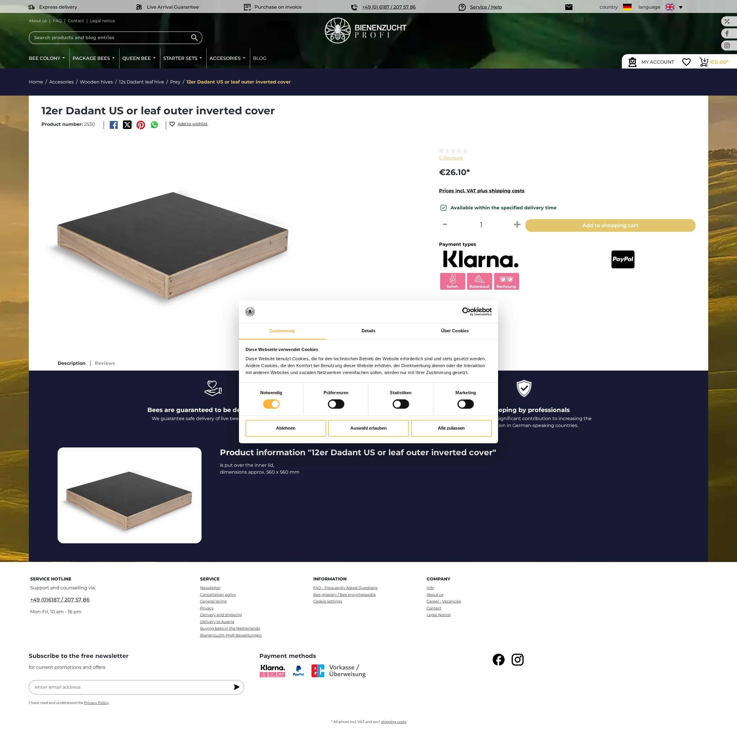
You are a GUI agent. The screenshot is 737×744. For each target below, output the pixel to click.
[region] (230, 236)
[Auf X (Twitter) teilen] (127, 125)
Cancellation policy (218, 594)
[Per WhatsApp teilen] (154, 125)
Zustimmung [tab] (282, 330)
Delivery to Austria (217, 621)
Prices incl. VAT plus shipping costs (482, 190)
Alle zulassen (451, 428)
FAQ (57, 20)
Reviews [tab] (105, 363)
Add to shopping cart (610, 225)
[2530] (173, 236)
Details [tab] (369, 330)
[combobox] (115, 37)
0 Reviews (451, 158)
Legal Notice (439, 614)
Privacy (207, 608)
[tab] (72, 363)
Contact (76, 20)
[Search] (196, 37)
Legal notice (102, 20)
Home (36, 82)
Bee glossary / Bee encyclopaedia (344, 594)
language (649, 7)
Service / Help (486, 7)
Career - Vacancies (444, 601)
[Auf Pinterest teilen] (141, 125)
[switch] (336, 404)
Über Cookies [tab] (455, 330)
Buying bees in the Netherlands (230, 628)
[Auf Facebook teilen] (113, 125)
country (609, 7)
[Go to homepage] (365, 30)
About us (38, 20)
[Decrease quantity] (445, 225)
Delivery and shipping (221, 614)
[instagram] (517, 659)
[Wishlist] (686, 62)
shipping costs (393, 722)
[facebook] (498, 659)
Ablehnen (285, 428)
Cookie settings (327, 601)
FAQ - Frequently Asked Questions (345, 587)
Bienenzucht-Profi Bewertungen (231, 635)
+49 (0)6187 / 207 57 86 (60, 600)
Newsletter (210, 587)
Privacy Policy (96, 703)
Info (430, 587)
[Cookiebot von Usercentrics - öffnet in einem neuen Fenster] (466, 312)
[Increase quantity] (517, 225)
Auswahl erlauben (368, 428)
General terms (213, 601)
